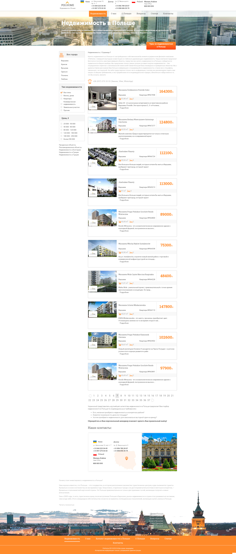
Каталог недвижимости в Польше (113, 538)
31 (125, 400)
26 (105, 400)
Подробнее (124, 108)
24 (97, 400)
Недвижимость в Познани (78, 526)
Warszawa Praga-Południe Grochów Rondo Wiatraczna (135, 213)
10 (129, 395)
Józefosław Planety (126, 151)
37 (148, 400)
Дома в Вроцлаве (156, 521)
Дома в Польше (156, 514)
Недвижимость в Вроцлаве (78, 521)
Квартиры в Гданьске (117, 523)
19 (164, 395)
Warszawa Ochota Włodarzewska (132, 305)
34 (137, 400)
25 (101, 400)
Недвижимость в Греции (69, 152)
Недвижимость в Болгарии (70, 150)
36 (144, 400)
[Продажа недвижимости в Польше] (67, 4)
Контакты (168, 13)
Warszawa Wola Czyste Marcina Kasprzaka (136, 274)
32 (129, 400)
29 (117, 400)
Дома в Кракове (156, 518)
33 (133, 400)
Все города (72, 54)
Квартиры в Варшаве (117, 516)
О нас (113, 13)
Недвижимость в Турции (69, 155)
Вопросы (141, 13)
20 (168, 395)
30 (121, 400)
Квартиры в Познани (117, 526)
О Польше (126, 13)
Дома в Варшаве (156, 516)
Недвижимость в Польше (78, 514)
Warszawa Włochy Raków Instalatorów (134, 244)
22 (89, 400)
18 (160, 395)
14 (144, 395)
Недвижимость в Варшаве (78, 516)
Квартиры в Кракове (117, 518)
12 (137, 395)
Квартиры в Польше (117, 514)
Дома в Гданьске (156, 523)
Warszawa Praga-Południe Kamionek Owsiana (133, 336)
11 (133, 395)
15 (148, 395)
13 (141, 395)
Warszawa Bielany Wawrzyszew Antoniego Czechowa (136, 120)
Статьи (154, 13)
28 (113, 400)
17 (156, 395)
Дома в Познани (156, 526)
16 (152, 395)
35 (141, 400)
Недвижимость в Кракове (78, 518)
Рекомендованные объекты (70, 147)
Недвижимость (98, 13)
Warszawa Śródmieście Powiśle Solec (134, 90)
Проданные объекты (67, 145)
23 (93, 400)
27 (109, 400)
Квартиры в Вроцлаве (117, 521)
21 (172, 395)
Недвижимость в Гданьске (78, 523)
